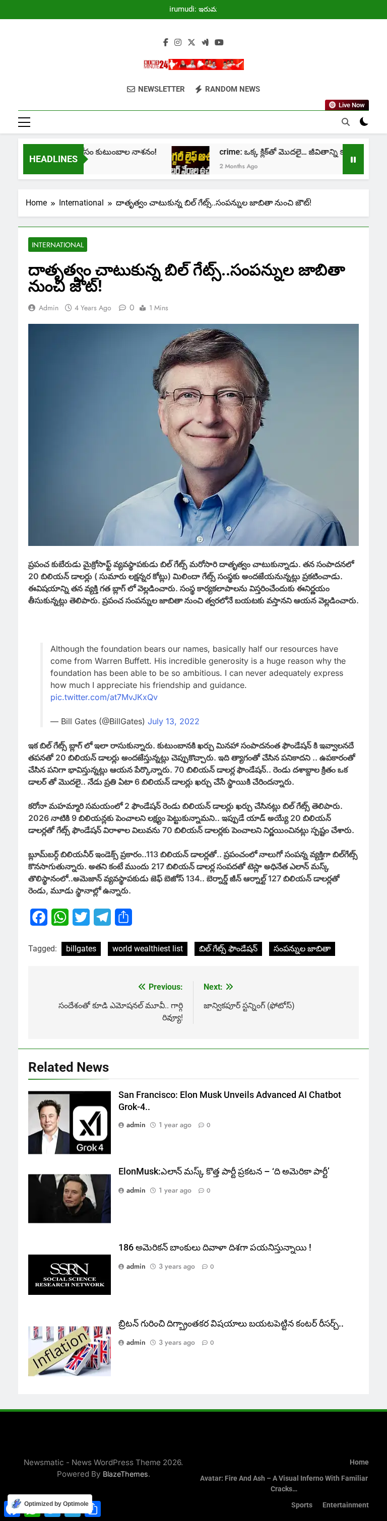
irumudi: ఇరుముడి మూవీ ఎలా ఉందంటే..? (197, 10)
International (58, 245)
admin (48, 308)
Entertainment (345, 1505)
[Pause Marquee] (353, 159)
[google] (205, 43)
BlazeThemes (125, 1474)
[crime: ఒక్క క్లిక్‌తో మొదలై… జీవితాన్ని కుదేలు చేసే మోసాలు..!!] (173, 165)
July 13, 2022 (174, 721)
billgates (81, 948)
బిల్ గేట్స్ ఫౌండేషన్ (228, 948)
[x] (191, 43)
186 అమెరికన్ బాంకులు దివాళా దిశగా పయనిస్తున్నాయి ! (214, 1247)
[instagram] (177, 43)
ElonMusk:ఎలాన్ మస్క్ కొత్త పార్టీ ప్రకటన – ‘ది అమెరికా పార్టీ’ (224, 1171)
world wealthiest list (147, 948)
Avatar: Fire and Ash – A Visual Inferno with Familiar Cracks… (284, 1484)
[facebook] (165, 43)
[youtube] (219, 43)
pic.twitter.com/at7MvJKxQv (104, 697)
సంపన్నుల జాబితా (302, 948)
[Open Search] (346, 122)
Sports (301, 1505)
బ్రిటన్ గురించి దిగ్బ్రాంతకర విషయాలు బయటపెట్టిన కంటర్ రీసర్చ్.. (231, 1324)
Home (359, 1462)
